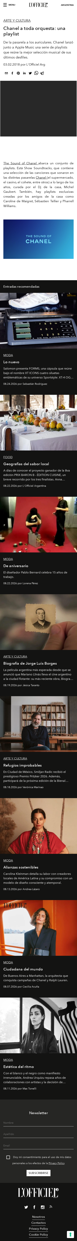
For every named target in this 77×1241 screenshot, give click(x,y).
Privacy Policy (57, 1163)
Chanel (41, 177)
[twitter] (30, 73)
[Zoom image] (38, 239)
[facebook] (12, 73)
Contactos (38, 1222)
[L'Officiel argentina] (38, 5)
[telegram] (42, 73)
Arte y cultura (17, 21)
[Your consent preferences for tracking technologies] (70, 1234)
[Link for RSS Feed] (51, 1207)
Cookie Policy (38, 1234)
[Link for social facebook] (34, 1208)
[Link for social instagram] (42, 1208)
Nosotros (38, 1217)
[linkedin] (24, 73)
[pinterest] (18, 73)
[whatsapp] (36, 73)
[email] (6, 73)
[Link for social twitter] (26, 1208)
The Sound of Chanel (20, 163)
